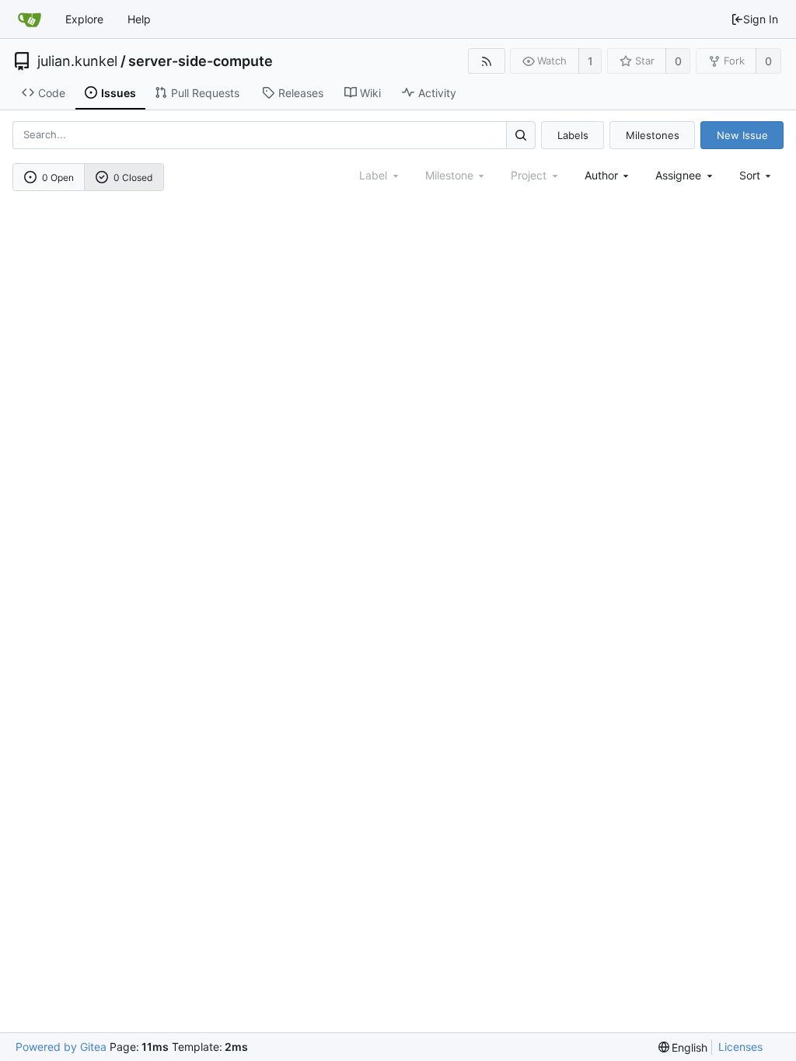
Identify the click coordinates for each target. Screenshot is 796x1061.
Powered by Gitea (61, 1046)
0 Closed (132, 177)
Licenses (740, 1046)
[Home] (29, 19)
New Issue (742, 135)
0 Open (58, 177)
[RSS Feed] (486, 61)
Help (139, 19)
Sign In (760, 19)
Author (601, 175)
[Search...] (521, 134)
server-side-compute (200, 61)
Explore (84, 19)
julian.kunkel (77, 61)
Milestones (652, 135)
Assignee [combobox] (678, 175)
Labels (572, 135)
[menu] (756, 175)
